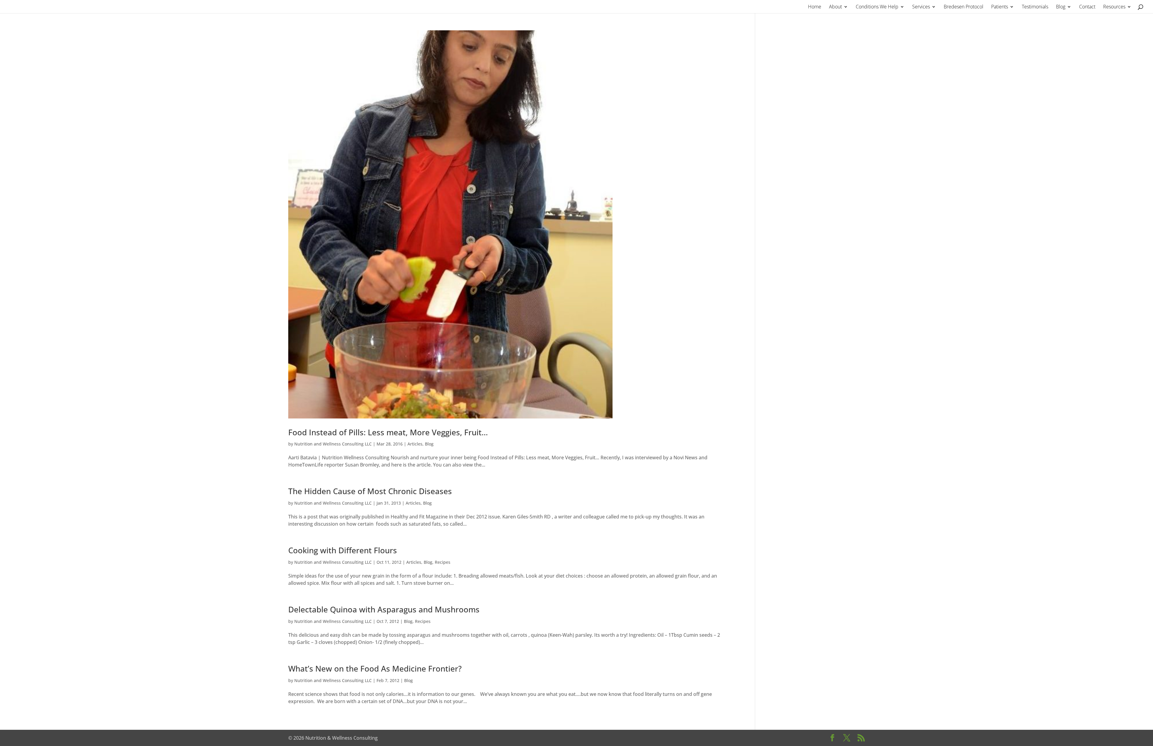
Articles (414, 444)
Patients (999, 7)
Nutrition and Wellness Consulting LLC (333, 444)
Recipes (442, 562)
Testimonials (1035, 7)
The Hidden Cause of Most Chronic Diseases (370, 491)
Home (814, 7)
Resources (1114, 7)
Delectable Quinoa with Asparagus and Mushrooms (384, 609)
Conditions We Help (877, 7)
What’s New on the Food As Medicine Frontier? (375, 668)
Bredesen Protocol (963, 7)
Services (921, 7)
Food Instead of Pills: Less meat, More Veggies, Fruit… (388, 432)
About (835, 7)
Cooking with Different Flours (342, 550)
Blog (1060, 7)
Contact (1087, 7)
